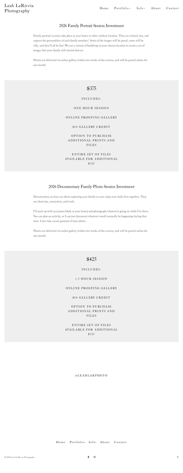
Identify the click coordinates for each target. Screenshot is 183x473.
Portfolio (77, 442)
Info (92, 442)
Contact (172, 8)
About (156, 8)
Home (104, 8)
